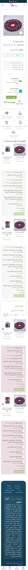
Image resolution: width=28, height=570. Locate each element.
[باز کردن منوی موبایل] (24, 5)
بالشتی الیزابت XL (20, 157)
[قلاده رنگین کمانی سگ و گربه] (7, 150)
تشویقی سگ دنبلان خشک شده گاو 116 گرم (7, 233)
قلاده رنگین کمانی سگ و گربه (7, 158)
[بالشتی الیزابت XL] (20, 150)
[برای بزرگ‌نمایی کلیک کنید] (21, 33)
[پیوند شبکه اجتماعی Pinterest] (13, 1)
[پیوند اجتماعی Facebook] (17, 1)
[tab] (19, 305)
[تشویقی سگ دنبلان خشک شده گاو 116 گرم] (7, 225)
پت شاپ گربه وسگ (15, 50)
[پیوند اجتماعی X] (15, 1)
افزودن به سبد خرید (11, 97)
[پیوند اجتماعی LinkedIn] (12, 1)
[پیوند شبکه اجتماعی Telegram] (10, 1)
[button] (26, 331)
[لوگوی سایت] (13, 5)
